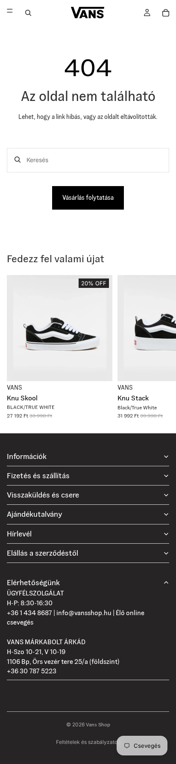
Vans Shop (98, 724)
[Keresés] (28, 12)
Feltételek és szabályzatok (88, 742)
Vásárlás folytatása (88, 197)
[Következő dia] (159, 347)
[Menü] (10, 12)
